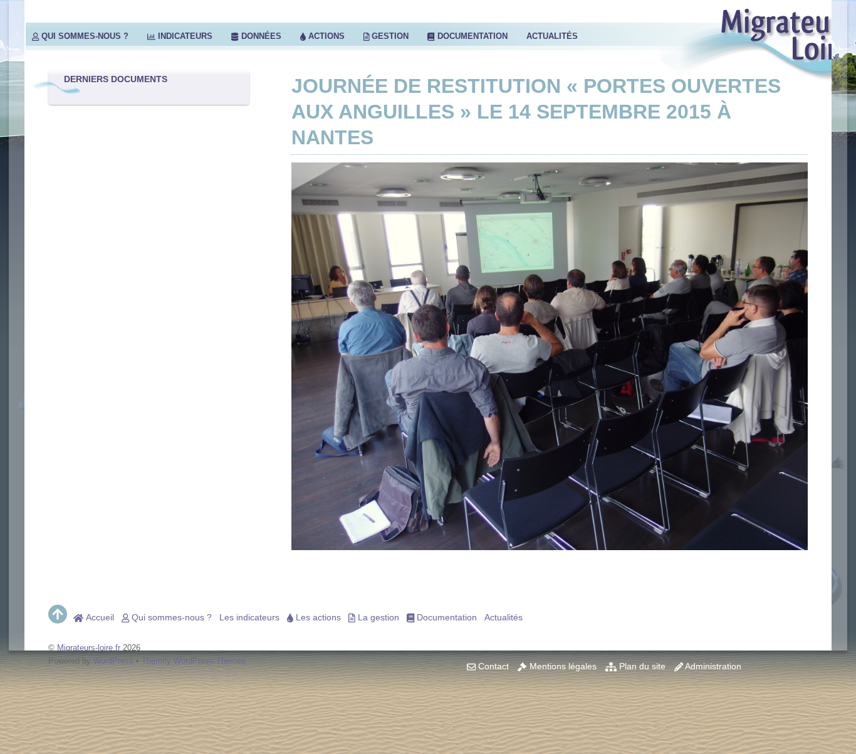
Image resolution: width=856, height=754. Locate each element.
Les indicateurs (249, 617)
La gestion (377, 617)
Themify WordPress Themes (194, 661)
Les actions (317, 617)
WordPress (113, 661)
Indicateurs (183, 36)
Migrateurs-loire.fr (88, 647)
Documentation (471, 36)
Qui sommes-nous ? (83, 36)
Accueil (98, 617)
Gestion (389, 36)
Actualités (552, 36)
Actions (325, 36)
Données (260, 36)
